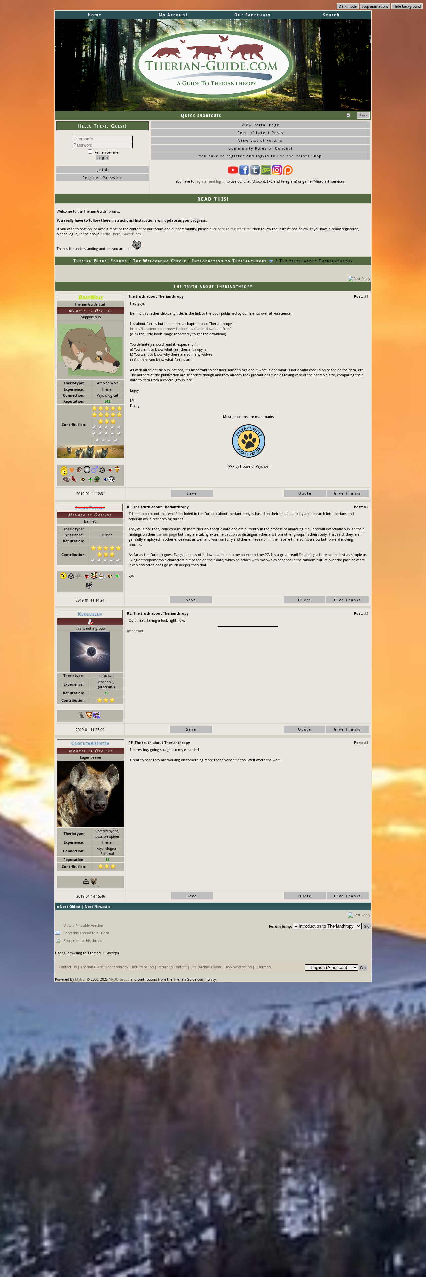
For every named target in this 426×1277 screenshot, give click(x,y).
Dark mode (348, 6)
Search (331, 15)
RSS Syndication (239, 966)
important (135, 630)
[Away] (90, 621)
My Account (173, 15)
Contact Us (68, 966)
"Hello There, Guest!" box (120, 233)
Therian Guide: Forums (100, 261)
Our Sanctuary (252, 15)
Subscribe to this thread (83, 940)
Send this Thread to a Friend (86, 932)
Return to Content (172, 966)
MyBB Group (119, 979)
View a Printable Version (83, 925)
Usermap (263, 966)
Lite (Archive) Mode (206, 966)
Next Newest (96, 906)
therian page (166, 534)
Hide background (407, 6)
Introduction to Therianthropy (229, 261)
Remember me (105, 152)
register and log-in (210, 181)
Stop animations (375, 6)
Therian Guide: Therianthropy (104, 966)
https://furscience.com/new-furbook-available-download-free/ (180, 328)
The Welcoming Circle (159, 261)
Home (95, 15)
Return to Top (143, 966)
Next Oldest (70, 906)
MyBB (80, 979)
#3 (366, 613)
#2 (366, 506)
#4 (366, 742)
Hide (363, 115)
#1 (366, 296)
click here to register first (230, 228)
